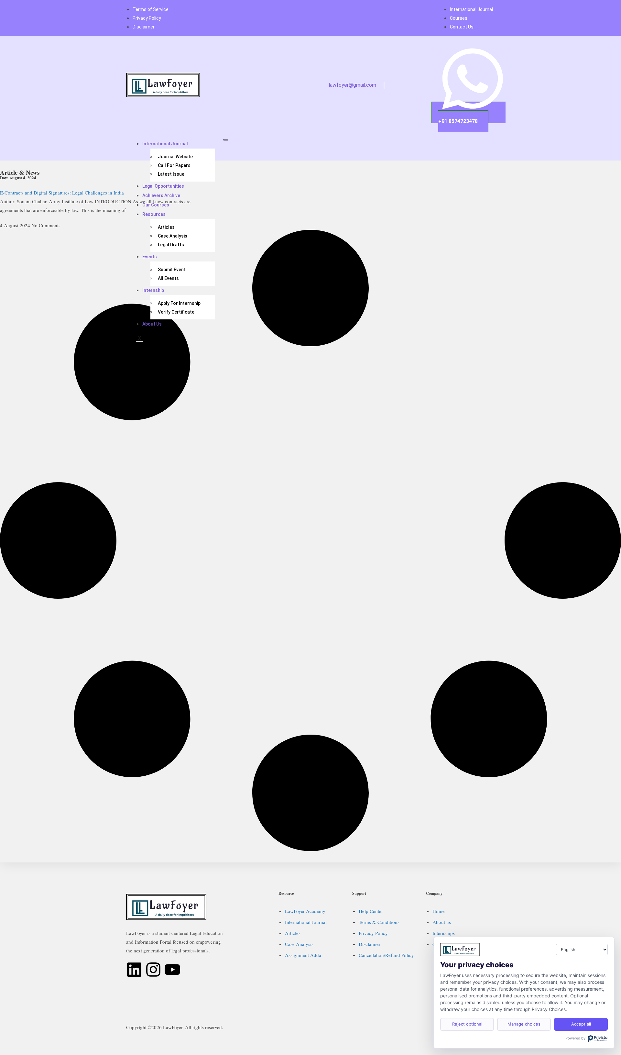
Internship (153, 290)
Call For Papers (174, 165)
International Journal (165, 143)
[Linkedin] (134, 969)
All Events (168, 278)
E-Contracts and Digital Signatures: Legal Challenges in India (62, 192)
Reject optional (467, 1024)
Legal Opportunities (163, 186)
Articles (166, 227)
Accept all (581, 1024)
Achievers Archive (161, 195)
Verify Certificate (176, 312)
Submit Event (172, 269)
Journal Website (175, 156)
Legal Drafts (171, 244)
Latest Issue (171, 174)
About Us (152, 324)
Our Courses (155, 204)
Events (149, 256)
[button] (380, 85)
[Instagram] (153, 969)
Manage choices (523, 1024)
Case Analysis (172, 236)
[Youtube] (172, 969)
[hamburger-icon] (225, 139)
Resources (154, 214)
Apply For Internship (179, 303)
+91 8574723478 (458, 121)
